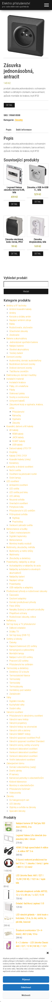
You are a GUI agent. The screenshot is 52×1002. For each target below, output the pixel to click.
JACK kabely (18, 437)
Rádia (12, 324)
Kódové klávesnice (18, 781)
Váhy (8, 697)
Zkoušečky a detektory (19, 558)
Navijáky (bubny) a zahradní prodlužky (26, 609)
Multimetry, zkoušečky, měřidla (20, 547)
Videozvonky (15, 792)
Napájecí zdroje (16, 580)
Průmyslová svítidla (18, 514)
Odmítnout (26, 987)
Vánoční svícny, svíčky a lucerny (24, 745)
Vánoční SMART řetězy (19, 734)
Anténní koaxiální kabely (20, 309)
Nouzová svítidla (16, 499)
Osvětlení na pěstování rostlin (23, 474)
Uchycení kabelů (17, 400)
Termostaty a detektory (17, 668)
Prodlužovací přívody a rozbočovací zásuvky (26, 591)
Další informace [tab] (24, 129)
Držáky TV (14, 631)
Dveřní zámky (15, 770)
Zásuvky (19, 120)
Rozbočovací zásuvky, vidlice (22, 616)
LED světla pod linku (18, 492)
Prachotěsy (17, 521)
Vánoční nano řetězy (18, 719)
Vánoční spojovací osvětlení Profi (24, 737)
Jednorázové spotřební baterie (23, 342)
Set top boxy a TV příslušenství (21, 624)
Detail (9, 105)
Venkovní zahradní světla (20, 525)
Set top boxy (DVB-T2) (19, 635)
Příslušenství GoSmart (19, 789)
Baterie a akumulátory (16, 338)
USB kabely (17, 444)
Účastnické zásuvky (18, 331)
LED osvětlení (12, 481)
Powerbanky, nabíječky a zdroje (20, 562)
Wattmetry (14, 554)
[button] (47, 952)
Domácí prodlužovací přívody (22, 602)
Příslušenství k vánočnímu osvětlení (26, 715)
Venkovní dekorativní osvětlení (23, 748)
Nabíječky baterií (17, 576)
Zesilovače (14, 335)
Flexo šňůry (14, 605)
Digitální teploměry (18, 536)
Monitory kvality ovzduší (20, 543)
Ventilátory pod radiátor (20, 690)
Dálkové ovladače (17, 628)
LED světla (14, 488)
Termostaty (14, 679)
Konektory (14, 463)
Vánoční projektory (18, 723)
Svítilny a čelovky (14, 639)
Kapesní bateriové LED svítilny (23, 646)
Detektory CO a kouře (19, 671)
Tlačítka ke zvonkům (18, 371)
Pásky (12, 389)
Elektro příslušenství (16, 3)
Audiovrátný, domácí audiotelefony (25, 360)
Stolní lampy (15, 477)
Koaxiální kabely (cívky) (20, 459)
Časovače (14, 595)
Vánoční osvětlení (14, 712)
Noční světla (15, 470)
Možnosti (26, 995)
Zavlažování (14, 693)
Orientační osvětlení (18, 503)
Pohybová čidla (16, 507)
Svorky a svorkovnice (19, 397)
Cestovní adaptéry (17, 598)
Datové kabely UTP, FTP (20, 448)
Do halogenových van (19, 800)
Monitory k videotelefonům (21, 785)
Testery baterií (16, 353)
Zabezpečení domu (15, 763)
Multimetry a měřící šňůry (21, 551)
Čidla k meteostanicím (19, 532)
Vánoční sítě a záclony (19, 730)
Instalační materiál (15, 379)
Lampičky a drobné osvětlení (19, 466)
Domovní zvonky (14, 356)
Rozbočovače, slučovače (20, 327)
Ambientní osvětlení (18, 485)
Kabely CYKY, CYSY (18, 455)
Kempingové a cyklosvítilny (21, 650)
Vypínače (16, 419)
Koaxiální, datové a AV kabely (19, 426)
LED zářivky (14, 496)
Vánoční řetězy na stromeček (23, 726)
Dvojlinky (13, 452)
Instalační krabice (17, 382)
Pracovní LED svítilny (18, 660)
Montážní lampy (16, 653)
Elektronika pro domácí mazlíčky (21, 375)
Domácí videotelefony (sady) (22, 767)
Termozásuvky (16, 686)
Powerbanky (15, 584)
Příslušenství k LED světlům (22, 510)
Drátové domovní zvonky (20, 367)
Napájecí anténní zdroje (20, 320)
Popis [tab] (8, 129)
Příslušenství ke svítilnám (21, 664)
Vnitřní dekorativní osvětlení (22, 759)
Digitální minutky (17, 701)
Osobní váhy (15, 708)
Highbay (16, 518)
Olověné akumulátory (19, 349)
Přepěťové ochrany (18, 613)
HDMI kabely (17, 433)
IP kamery (14, 774)
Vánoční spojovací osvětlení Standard (26, 741)
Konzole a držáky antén (20, 316)
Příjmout (26, 979)
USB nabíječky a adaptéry (21, 587)
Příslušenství (18, 411)
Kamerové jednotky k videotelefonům (26, 778)
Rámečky (16, 415)
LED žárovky (15, 803)
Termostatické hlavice (19, 675)
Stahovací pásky (17, 393)
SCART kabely (18, 441)
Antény (12, 313)
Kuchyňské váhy (16, 704)
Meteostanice (15, 540)
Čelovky (12, 642)
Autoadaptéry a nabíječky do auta (25, 565)
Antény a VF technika (16, 305)
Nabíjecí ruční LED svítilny (21, 657)
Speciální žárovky (17, 811)
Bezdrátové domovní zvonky (22, 364)
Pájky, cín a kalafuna (18, 386)
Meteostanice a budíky (16, 529)
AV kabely (13, 430)
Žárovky (10, 796)
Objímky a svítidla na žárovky (22, 807)
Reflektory (11, 620)
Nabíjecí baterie (16, 345)
